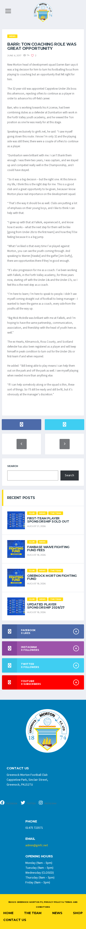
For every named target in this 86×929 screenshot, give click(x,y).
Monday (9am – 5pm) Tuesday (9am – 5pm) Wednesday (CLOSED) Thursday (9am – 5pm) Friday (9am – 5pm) (39, 873)
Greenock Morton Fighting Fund (52, 577)
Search (12, 466)
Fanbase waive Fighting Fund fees (48, 548)
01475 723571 (34, 828)
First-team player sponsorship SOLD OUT (48, 519)
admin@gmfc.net (36, 845)
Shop (78, 913)
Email (30, 839)
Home (8, 913)
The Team (32, 913)
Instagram (50, 803)
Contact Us (14, 920)
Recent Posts (21, 498)
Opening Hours (39, 856)
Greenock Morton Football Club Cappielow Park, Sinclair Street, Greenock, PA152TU (27, 780)
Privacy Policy (53, 902)
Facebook (11, 803)
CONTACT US (18, 768)
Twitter (31, 803)
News (57, 913)
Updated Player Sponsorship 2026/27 (46, 605)
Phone (31, 821)
